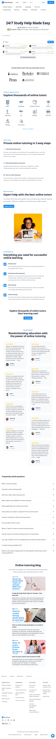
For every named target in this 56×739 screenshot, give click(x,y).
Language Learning (7, 693)
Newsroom (20, 676)
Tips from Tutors (20, 700)
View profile (12, 365)
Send (51, 42)
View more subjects (28, 129)
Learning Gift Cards (20, 690)
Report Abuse (44, 734)
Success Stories (19, 697)
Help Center (46, 696)
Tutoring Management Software (33, 705)
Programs (4, 701)
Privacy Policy (27, 734)
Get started (28, 318)
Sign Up (51, 2)
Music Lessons (6, 698)
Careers (12, 676)
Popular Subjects (6, 685)
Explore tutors (9, 206)
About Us (4, 676)
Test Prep (4, 696)
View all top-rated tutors (29, 57)
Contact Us (29, 676)
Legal (35, 734)
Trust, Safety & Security (14, 734)
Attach (6, 42)
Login (43, 2)
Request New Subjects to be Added (47, 691)
